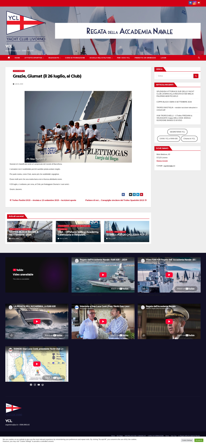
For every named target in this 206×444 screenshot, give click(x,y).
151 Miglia (110, 231)
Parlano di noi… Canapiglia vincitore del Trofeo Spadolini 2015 (115, 200)
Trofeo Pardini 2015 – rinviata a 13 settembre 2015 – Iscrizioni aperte (44, 200)
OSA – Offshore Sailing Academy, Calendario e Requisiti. (78, 233)
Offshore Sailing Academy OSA (80, 226)
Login (163, 58)
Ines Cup (173, 436)
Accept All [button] (199, 440)
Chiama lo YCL (189, 139)
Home (17, 58)
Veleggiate (53, 58)
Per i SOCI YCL (123, 58)
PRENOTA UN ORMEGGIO (145, 58)
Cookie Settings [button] (187, 440)
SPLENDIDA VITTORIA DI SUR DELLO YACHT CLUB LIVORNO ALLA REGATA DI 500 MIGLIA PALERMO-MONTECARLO (175, 94)
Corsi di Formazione (75, 58)
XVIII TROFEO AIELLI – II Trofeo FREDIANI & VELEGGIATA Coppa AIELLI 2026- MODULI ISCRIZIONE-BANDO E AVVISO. (174, 118)
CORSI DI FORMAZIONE (156, 436)
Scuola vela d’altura (100, 58)
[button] (199, 58)
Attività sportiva (34, 58)
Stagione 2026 (26, 229)
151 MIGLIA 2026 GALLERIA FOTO (126, 234)
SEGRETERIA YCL (177, 132)
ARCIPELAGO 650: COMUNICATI (135, 436)
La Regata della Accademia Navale (189, 436)
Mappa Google (162, 161)
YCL (8, 46)
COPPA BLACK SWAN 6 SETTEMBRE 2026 (23, 233)
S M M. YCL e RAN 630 (169, 139)
